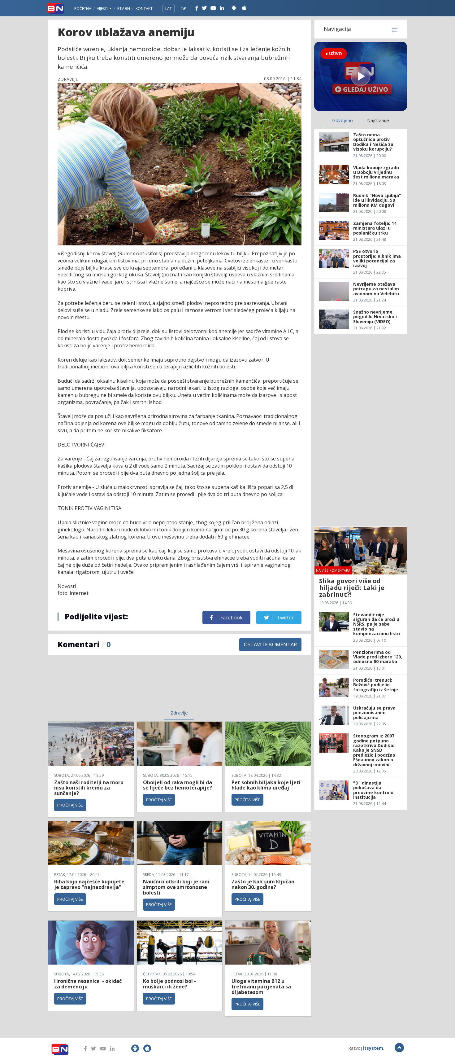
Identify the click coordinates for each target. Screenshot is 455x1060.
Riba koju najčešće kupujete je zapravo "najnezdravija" (89, 884)
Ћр (183, 8)
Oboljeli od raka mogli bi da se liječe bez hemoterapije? (177, 785)
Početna (82, 8)
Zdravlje (179, 713)
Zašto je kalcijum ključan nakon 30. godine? (263, 884)
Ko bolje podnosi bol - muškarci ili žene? (169, 984)
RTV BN (123, 8)
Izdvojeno (342, 120)
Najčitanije (378, 120)
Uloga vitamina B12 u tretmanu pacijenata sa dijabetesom (261, 986)
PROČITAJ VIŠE (70, 805)
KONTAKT (144, 8)
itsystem (373, 1048)
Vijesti (103, 8)
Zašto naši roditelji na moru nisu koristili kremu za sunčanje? (89, 788)
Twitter (284, 617)
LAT (168, 8)
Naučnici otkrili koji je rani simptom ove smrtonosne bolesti (176, 887)
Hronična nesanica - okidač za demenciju (88, 984)
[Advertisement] (129, 686)
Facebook (231, 617)
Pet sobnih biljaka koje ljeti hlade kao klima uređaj (266, 785)
